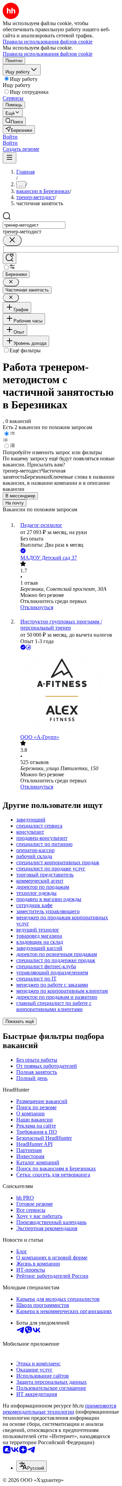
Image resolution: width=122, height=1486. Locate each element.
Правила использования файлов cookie (48, 54)
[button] (10, 137)
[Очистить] (12, 240)
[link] (14, 121)
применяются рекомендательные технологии (59, 1409)
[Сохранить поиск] (9, 258)
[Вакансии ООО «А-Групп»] (67, 692)
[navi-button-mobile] (9, 157)
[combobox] (34, 225)
